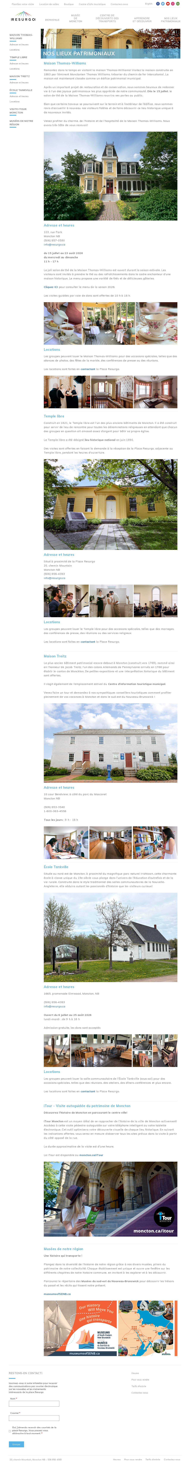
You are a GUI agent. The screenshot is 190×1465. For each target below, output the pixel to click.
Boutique (69, 4)
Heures (135, 1373)
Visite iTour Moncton (18, 111)
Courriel (14, 1413)
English (148, 3)
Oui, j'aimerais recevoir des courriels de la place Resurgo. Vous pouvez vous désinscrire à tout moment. (34, 1430)
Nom (12, 1398)
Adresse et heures (19, 44)
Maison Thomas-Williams (21, 36)
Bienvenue (52, 19)
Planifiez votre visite (23, 4)
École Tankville (21, 90)
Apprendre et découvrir (142, 20)
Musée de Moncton (75, 18)
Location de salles (49, 4)
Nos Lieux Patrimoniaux (170, 20)
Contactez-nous (119, 4)
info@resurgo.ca (54, 244)
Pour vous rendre (140, 1379)
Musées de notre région (21, 122)
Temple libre (18, 57)
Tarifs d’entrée (139, 1386)
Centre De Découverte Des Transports (107, 18)
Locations (15, 49)
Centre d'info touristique (92, 4)
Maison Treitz (20, 76)
